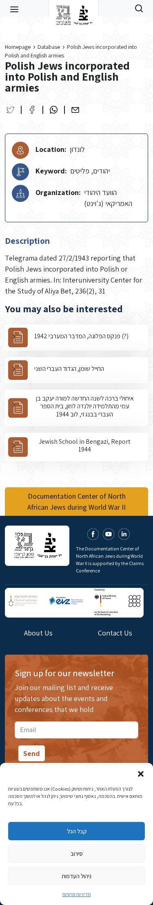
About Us (38, 633)
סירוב (77, 853)
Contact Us (115, 633)
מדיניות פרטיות (76, 894)
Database (49, 46)
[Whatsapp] (54, 110)
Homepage (18, 46)
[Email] (75, 110)
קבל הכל (76, 831)
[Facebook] (32, 110)
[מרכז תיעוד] (73, 8)
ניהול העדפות (76, 876)
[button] (141, 773)
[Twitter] (10, 110)
